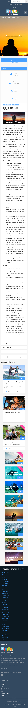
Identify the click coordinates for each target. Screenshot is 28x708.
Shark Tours (5, 618)
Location (5, 343)
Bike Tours (4, 574)
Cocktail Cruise (5, 581)
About (3, 684)
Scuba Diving (5, 614)
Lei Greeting (5, 607)
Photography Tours (6, 612)
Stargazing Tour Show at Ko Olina (14, 558)
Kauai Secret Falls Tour (14, 544)
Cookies (14, 706)
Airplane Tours (5, 572)
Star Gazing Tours (6, 624)
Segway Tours (5, 616)
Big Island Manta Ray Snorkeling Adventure (14, 473)
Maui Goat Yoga (8, 442)
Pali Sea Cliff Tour (12, 459)
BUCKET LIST (5, 579)
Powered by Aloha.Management (18, 704)
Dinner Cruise (5, 583)
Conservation (5, 688)
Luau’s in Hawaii (5, 609)
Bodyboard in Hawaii (7, 577)
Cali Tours (4, 690)
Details (5, 68)
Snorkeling (4, 620)
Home (2, 17)
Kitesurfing (4, 604)
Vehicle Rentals (5, 628)
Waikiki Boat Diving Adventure (13, 501)
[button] (14, 63)
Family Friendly (7, 104)
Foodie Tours (5, 591)
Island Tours (15, 104)
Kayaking (4, 602)
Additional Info (7, 347)
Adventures (7, 17)
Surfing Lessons (6, 626)
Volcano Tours (5, 632)
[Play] (14, 118)
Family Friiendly (5, 587)
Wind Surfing (5, 637)
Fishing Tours (5, 589)
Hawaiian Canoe (5, 593)
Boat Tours (4, 576)
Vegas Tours (5, 691)
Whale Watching (5, 635)
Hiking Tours (5, 597)
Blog (3, 686)
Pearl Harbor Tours (6, 611)
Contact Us (5, 695)
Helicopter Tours (6, 595)
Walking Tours (5, 634)
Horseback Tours (6, 599)
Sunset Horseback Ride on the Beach (14, 516)
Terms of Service (6, 704)
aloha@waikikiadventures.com (10, 675)
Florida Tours (5, 693)
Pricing (5, 340)
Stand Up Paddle (6, 622)
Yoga (3, 639)
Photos (5, 351)
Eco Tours (4, 585)
